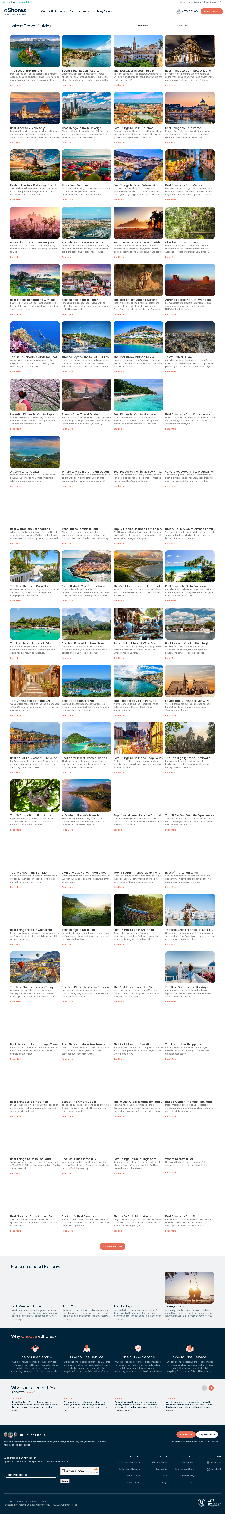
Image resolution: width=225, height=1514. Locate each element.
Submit (65, 1480)
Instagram (215, 1462)
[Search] (221, 2)
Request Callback (212, 11)
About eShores (159, 1462)
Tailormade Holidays (129, 1469)
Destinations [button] (78, 11)
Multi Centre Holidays (129, 1462)
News (164, 1475)
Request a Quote (207, 1434)
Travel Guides (210, 2)
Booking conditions (184, 1469)
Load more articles (112, 1246)
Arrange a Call (186, 1434)
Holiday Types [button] (103, 11)
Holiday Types (133, 1475)
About (183, 2)
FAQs (164, 1482)
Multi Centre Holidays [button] (48, 11)
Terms (191, 1482)
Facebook (216, 1469)
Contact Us (161, 1469)
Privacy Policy (187, 1475)
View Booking (195, 2)
